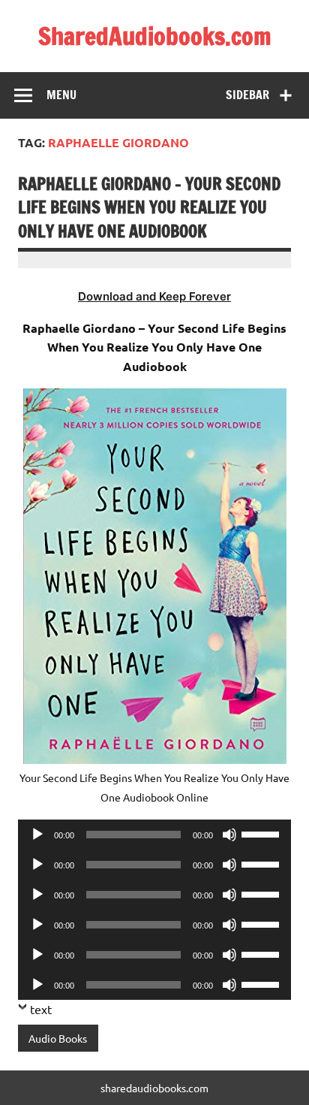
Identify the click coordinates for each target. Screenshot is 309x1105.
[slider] (263, 833)
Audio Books (57, 1038)
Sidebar (247, 94)
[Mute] (229, 834)
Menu (61, 94)
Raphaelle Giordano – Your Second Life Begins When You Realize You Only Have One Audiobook (149, 207)
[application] (154, 835)
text (41, 1008)
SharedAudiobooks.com (155, 36)
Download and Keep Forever (154, 296)
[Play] (37, 834)
